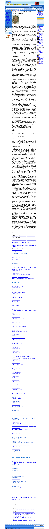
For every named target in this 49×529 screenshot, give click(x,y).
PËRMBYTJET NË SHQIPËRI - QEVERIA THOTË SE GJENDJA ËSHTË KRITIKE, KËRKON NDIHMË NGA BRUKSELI (40, 28)
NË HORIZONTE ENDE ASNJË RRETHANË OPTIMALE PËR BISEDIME (22, 487)
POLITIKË (7, 17)
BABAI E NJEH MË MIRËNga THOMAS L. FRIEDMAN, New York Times (40, 59)
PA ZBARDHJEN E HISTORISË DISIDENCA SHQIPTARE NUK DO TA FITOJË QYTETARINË (21, 457)
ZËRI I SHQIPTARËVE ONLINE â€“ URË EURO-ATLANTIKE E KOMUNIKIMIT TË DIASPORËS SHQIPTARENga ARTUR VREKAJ (24, 514)
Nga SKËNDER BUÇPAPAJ (16, 270)
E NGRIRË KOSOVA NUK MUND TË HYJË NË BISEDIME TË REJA (21, 445)
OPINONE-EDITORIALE (8, 12)
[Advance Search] (41, 8)
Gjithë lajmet (8, 10)
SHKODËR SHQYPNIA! (15, 369)
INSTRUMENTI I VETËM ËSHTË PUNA (17, 286)
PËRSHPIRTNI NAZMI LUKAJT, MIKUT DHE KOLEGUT (20, 323)
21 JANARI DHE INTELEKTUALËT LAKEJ (18, 318)
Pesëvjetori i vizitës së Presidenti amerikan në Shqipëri (19, 240)
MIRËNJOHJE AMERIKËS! (17, 250)
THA (13, 313)
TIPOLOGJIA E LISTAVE (15, 380)
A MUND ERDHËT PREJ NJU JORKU (17, 434)
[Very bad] (15, 504)
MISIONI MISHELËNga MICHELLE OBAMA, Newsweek (40, 55)
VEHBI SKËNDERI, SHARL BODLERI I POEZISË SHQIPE (20, 277)
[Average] (16, 504)
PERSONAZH (8, 19)
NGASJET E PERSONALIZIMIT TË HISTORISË (18, 393)
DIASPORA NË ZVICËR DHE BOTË (8, 18)
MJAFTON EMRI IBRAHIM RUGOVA (17, 398)
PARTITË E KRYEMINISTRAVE (16, 372)
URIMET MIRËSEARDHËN (16, 283)
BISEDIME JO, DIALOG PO (16, 301)
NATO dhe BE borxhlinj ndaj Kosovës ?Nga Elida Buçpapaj (41, 62)
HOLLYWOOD (8, 23)
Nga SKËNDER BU (16, 296)
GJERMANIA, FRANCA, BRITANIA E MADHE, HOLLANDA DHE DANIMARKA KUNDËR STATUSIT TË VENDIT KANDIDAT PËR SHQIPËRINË (40, 44)
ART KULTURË (8, 20)
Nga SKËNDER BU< (16, 394)
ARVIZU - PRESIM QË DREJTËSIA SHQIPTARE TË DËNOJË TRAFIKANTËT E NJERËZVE (40, 34)
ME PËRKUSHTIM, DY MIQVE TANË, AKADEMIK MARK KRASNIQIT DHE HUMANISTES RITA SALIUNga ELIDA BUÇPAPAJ (23, 512)
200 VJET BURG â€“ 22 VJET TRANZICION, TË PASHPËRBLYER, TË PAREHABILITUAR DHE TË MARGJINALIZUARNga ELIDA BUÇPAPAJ (22, 517)
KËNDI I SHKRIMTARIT (8, 22)
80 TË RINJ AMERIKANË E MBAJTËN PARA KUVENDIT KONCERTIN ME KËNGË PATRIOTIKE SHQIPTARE (40, 11)
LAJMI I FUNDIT (8, 11)
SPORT (7, 25)
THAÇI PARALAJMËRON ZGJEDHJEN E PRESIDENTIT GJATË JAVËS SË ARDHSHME (40, 50)
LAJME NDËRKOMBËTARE (9, 16)
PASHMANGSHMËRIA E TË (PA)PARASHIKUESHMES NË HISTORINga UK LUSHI (24, 510)
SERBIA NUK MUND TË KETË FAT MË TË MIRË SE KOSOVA (18, 476)
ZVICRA (7, 13)
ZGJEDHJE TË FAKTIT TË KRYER (17, 389)
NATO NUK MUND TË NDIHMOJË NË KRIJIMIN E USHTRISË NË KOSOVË (40, 39)
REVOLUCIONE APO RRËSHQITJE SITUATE (18, 292)
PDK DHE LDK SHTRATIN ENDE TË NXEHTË (18, 338)
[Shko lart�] (39, 526)
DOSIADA (13, 377)
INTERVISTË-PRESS (9, 14)
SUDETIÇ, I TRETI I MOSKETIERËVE (17, 343)
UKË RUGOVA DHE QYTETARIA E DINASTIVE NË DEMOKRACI (21, 356)
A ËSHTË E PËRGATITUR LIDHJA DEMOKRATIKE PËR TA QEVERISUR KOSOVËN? (24, 310)
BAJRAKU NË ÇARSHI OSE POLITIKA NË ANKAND (19, 331)
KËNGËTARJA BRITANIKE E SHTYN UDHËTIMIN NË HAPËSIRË (40, 14)
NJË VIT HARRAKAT (15, 259)
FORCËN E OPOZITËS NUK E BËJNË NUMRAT (18, 297)
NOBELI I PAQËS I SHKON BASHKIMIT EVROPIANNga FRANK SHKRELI (23, 507)
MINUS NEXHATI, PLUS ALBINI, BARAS (18, 364)
